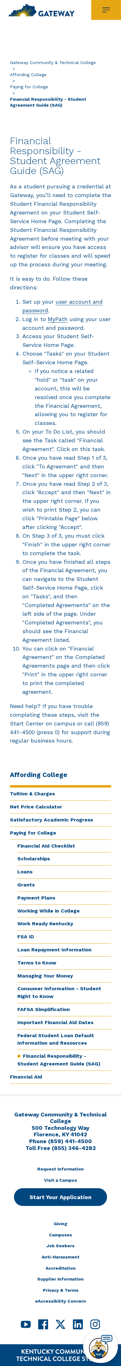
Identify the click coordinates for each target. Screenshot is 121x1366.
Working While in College (48, 911)
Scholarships (33, 859)
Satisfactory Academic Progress (51, 820)
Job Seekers (60, 1245)
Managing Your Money (45, 976)
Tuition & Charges (32, 794)
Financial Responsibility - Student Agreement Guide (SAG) (59, 1060)
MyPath (58, 319)
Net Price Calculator (36, 807)
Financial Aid (26, 1077)
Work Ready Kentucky (45, 924)
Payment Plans (36, 898)
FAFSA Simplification (43, 1009)
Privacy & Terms (60, 1290)
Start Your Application (60, 1197)
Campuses (60, 1234)
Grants (26, 885)
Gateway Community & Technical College (53, 62)
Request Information (60, 1168)
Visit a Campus (60, 1180)
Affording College (28, 74)
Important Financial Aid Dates (55, 1022)
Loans (25, 872)
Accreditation (61, 1268)
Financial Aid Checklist (46, 846)
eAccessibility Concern (60, 1301)
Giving (60, 1223)
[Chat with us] (100, 1347)
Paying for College (29, 86)
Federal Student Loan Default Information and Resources (55, 1039)
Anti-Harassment (60, 1256)
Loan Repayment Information (54, 950)
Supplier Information (60, 1278)
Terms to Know (36, 963)
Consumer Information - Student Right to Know (59, 992)
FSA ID (25, 937)
